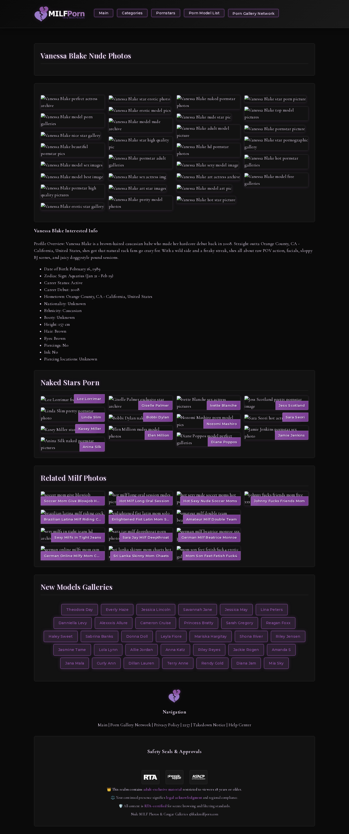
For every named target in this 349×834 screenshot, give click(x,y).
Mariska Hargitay (210, 636)
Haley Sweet (61, 636)
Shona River (251, 636)
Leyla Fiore (171, 636)
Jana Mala (74, 663)
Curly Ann (106, 663)
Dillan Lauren (141, 663)
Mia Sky (276, 663)
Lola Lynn (108, 649)
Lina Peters (272, 609)
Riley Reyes (209, 649)
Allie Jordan (141, 649)
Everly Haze (117, 609)
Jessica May (236, 609)
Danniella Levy (73, 623)
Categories (132, 13)
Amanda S (281, 649)
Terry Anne (178, 663)
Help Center (240, 725)
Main (103, 13)
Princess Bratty (199, 623)
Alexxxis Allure (114, 623)
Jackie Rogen (246, 649)
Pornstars (165, 13)
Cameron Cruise (155, 623)
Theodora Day (79, 609)
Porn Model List (204, 13)
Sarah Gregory (239, 623)
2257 (186, 725)
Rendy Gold (212, 663)
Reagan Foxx (278, 623)
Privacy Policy (166, 725)
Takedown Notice (209, 725)
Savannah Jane (197, 609)
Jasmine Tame (72, 649)
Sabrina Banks (99, 636)
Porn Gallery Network (253, 13)
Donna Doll (137, 636)
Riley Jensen (288, 636)
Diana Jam (246, 663)
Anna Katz (175, 649)
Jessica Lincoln (156, 609)
